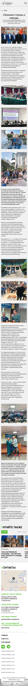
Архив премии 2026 (8, 672)
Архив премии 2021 (7, 658)
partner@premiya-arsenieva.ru (10, 619)
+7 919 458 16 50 (5, 611)
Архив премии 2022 (8, 662)
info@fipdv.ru (5, 628)
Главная (4, 635)
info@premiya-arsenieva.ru (9, 598)
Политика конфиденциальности (14, 681)
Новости (4, 639)
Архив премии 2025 (8, 669)
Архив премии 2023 (8, 665)
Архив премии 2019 (7, 651)
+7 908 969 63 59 (5, 600)
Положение (5, 642)
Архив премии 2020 (8, 654)
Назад (5, 10)
